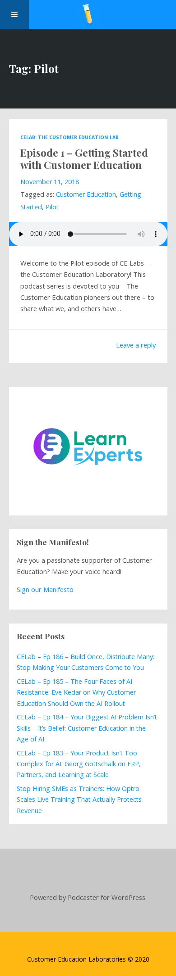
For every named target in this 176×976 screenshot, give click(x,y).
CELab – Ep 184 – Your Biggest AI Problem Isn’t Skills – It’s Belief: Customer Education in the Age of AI (87, 728)
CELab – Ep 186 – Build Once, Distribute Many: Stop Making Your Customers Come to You (85, 662)
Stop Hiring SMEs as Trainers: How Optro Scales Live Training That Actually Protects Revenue (79, 799)
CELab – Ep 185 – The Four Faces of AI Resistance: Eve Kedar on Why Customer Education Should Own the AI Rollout (76, 692)
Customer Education (86, 194)
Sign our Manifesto (45, 589)
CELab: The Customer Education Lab (69, 137)
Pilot (52, 207)
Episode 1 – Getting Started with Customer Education (84, 158)
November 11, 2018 (49, 181)
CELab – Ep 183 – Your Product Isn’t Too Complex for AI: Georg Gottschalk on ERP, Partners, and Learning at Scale (79, 764)
